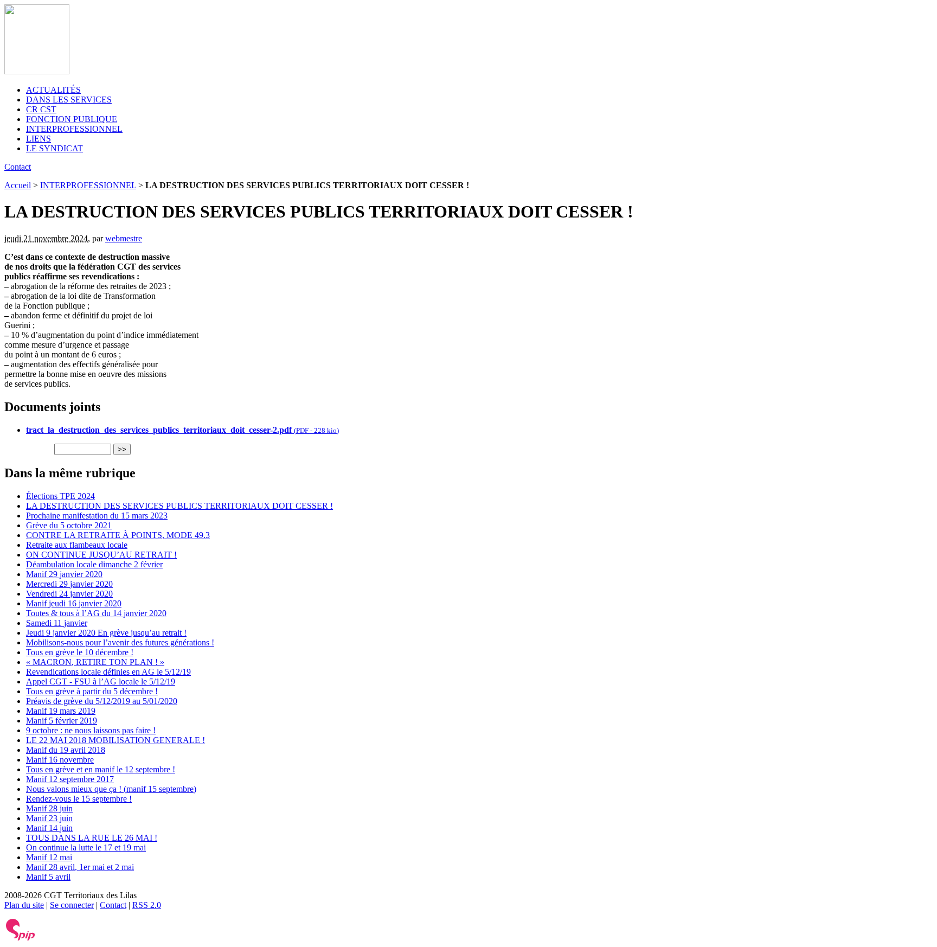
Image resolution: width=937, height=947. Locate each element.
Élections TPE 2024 (60, 496)
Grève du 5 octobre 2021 (69, 525)
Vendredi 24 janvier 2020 (69, 593)
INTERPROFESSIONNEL (74, 128)
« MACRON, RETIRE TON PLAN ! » (95, 662)
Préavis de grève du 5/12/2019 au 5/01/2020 (101, 701)
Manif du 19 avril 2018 (65, 749)
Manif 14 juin (49, 828)
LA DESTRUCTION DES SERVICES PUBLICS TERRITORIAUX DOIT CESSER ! (179, 505)
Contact (17, 166)
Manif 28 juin (49, 808)
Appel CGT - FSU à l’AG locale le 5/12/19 (100, 681)
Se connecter (72, 905)
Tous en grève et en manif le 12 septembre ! (100, 769)
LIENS (38, 138)
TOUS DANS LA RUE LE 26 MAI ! (91, 837)
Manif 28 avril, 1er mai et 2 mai (80, 867)
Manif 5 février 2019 (61, 720)
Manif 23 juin (49, 818)
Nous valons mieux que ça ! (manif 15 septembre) (111, 789)
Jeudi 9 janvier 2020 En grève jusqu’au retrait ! (106, 632)
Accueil (17, 185)
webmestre (123, 238)
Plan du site (24, 905)
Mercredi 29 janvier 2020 (69, 583)
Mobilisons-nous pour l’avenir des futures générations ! (120, 642)
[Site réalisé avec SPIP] (20, 938)
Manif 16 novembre (60, 759)
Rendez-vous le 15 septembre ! (79, 798)
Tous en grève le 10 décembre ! (79, 652)
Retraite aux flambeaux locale (76, 544)
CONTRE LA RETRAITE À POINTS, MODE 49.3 (118, 535)
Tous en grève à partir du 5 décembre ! (92, 691)
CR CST (41, 109)
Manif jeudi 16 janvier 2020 (73, 603)
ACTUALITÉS (53, 89)
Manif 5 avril (48, 876)
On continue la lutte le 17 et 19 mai (86, 847)
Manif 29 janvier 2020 (64, 574)
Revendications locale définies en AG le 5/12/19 (108, 671)
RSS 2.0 (146, 905)
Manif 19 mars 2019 (60, 710)
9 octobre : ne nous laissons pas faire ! (91, 730)
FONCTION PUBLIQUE (71, 119)
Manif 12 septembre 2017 (70, 779)
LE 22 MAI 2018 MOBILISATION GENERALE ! (115, 740)
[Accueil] (36, 71)
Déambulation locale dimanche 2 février (94, 564)
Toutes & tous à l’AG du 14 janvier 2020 (96, 613)
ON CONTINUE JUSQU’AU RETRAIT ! (101, 554)
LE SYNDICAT (54, 148)
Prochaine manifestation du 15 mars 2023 (97, 515)
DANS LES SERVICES (69, 99)
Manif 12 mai (49, 857)
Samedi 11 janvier (56, 623)
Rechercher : (28, 448)
